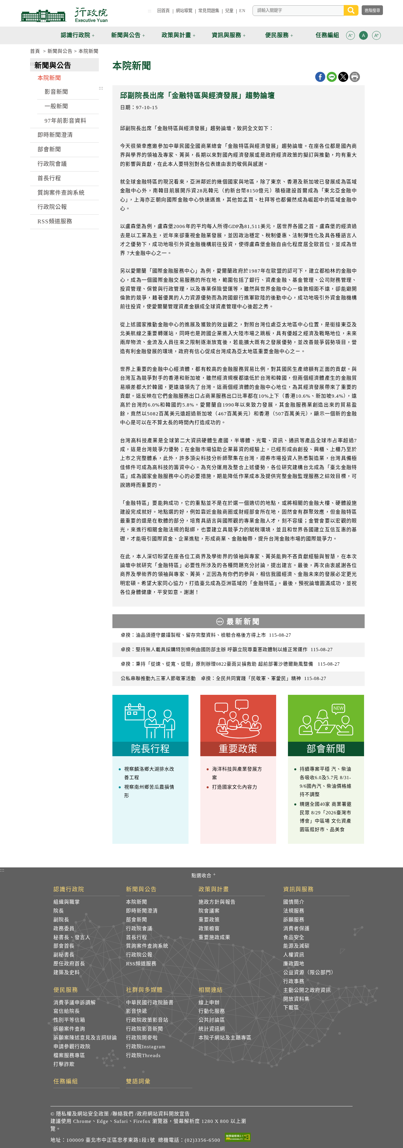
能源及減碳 (296, 946)
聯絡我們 (123, 1114)
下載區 (291, 1008)
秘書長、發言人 (72, 937)
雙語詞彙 (138, 1082)
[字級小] (350, 36)
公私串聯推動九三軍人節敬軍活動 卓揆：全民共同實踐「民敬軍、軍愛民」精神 (223, 678)
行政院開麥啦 (142, 1038)
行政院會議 (52, 164)
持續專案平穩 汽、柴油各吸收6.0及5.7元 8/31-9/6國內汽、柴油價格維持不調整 (326, 782)
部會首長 (64, 946)
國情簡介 (293, 902)
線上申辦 (209, 1002)
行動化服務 (212, 1011)
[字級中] (363, 36)
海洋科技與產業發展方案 (237, 773)
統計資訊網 (212, 1029)
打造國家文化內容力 (234, 787)
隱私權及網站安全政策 (82, 1114)
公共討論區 (212, 1020)
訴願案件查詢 (69, 1029)
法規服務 (293, 911)
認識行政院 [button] (75, 35)
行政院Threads (143, 1055)
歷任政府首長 (69, 964)
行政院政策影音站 (147, 1020)
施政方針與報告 (217, 902)
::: (149, 10)
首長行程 (49, 178)
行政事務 (293, 981)
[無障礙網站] (238, 1138)
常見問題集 (208, 10)
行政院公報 (52, 207)
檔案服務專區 (69, 1055)
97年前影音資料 (65, 121)
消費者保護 (296, 928)
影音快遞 (136, 1011)
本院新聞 (88, 51)
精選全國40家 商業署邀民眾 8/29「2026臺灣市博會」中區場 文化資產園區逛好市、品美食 (326, 817)
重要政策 (209, 920)
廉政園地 (293, 964)
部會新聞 (49, 149)
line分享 (332, 77)
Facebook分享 (320, 77)
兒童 (229, 10)
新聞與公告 (60, 51)
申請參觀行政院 (72, 1046)
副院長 (61, 920)
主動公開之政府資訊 (307, 990)
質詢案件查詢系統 (61, 193)
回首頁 (163, 10)
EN (242, 10)
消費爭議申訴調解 (74, 1002)
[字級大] (376, 36)
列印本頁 (355, 77)
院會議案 (209, 911)
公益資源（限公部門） (309, 972)
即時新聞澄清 (55, 135)
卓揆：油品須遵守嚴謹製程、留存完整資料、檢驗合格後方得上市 (206, 635)
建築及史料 (66, 972)
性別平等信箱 (69, 1020)
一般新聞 (56, 106)
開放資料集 (296, 999)
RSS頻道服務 (54, 221)
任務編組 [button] (327, 35)
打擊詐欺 (64, 1064)
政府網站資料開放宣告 (163, 1114)
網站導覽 (184, 10)
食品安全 (293, 937)
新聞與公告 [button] (126, 35)
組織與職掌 (66, 902)
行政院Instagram (146, 1046)
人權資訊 (293, 955)
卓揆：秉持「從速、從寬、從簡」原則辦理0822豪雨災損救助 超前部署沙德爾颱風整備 (230, 663)
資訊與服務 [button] (226, 35)
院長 (58, 911)
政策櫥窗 (209, 928)
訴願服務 (293, 920)
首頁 (35, 51)
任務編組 (65, 1082)
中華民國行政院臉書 (150, 1002)
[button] (350, 35)
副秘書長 (64, 955)
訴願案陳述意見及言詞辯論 (85, 1038)
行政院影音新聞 (144, 1029)
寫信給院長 (66, 1011)
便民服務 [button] (277, 35)
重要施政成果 (214, 937)
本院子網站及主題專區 (225, 1038)
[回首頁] (63, 14)
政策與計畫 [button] (176, 35)
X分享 (343, 77)
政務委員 (64, 928)
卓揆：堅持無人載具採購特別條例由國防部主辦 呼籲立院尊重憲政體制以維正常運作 (227, 649)
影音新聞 (56, 92)
